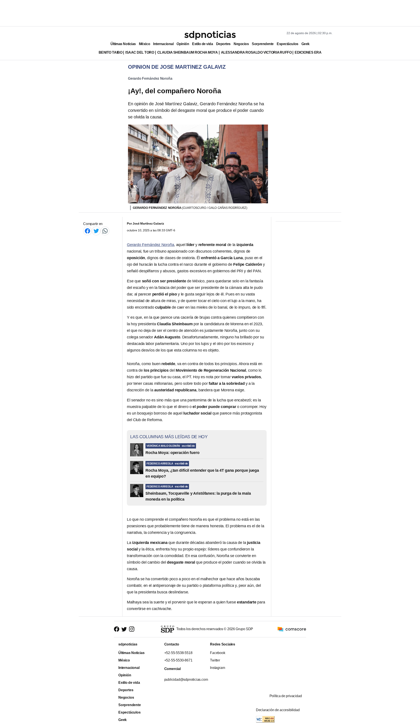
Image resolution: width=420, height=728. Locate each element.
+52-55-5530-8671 (178, 660)
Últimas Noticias (123, 44)
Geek (305, 44)
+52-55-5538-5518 (178, 653)
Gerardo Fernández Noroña (150, 78)
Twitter (215, 660)
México (144, 44)
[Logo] (210, 35)
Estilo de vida (202, 44)
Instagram (217, 668)
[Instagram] (131, 629)
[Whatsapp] (105, 231)
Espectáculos (287, 44)
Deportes (223, 44)
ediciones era (308, 52)
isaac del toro (139, 52)
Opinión (183, 44)
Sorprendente (263, 44)
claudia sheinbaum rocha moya (187, 52)
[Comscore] (292, 629)
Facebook (217, 653)
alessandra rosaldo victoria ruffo (256, 52)
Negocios (241, 44)
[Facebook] (87, 231)
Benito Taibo (110, 52)
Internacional (163, 44)
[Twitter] (96, 231)
